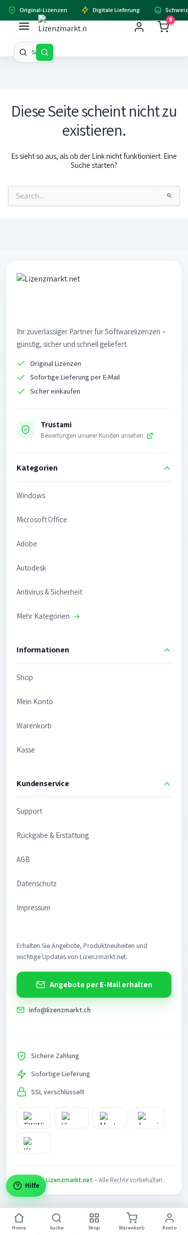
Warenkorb (34, 725)
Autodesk (31, 568)
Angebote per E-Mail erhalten (101, 984)
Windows (31, 495)
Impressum (33, 907)
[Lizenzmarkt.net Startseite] (62, 27)
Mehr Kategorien (43, 616)
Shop (25, 677)
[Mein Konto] (139, 27)
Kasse (26, 749)
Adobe (27, 543)
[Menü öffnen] (25, 27)
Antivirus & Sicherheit (49, 592)
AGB (23, 859)
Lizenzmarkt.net (69, 1180)
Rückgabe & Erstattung (53, 835)
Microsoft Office (42, 519)
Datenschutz (37, 883)
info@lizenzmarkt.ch (60, 1009)
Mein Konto (35, 701)
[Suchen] (44, 52)
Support (29, 811)
